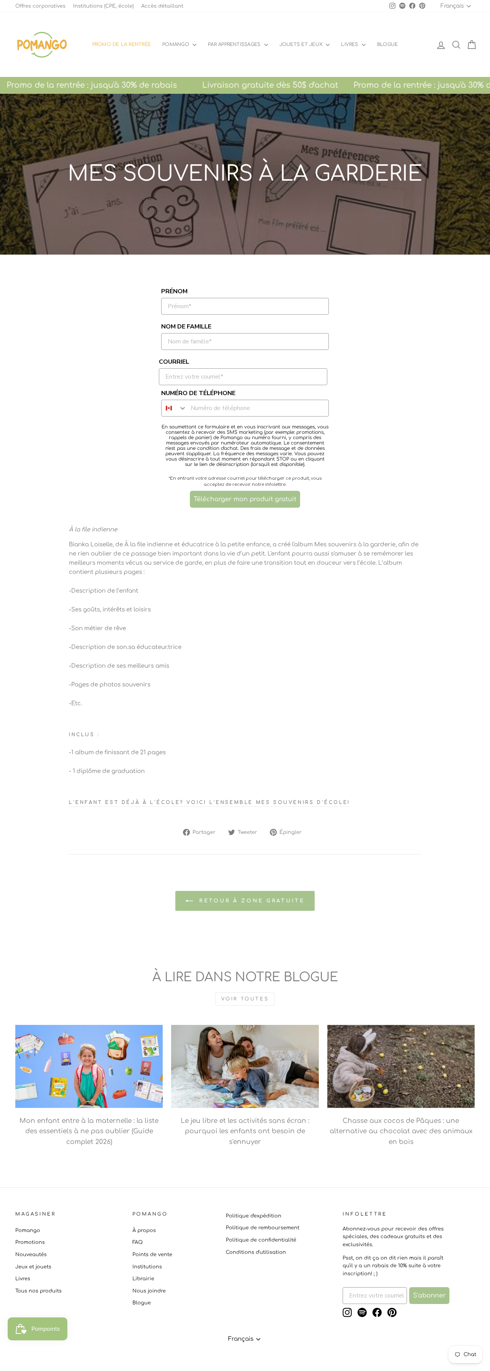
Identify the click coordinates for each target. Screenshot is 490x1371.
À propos (144, 1230)
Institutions (147, 1267)
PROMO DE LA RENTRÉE (121, 44)
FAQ (137, 1242)
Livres (350, 44)
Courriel (174, 362)
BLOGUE (387, 44)
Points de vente (152, 1254)
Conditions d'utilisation (256, 1252)
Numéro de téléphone (198, 393)
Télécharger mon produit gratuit (245, 499)
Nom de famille (186, 326)
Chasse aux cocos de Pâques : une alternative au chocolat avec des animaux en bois (401, 1131)
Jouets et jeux (301, 44)
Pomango (176, 44)
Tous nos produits (38, 1291)
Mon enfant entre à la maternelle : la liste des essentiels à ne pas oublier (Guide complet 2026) (89, 1131)
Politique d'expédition (253, 1216)
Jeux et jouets (33, 1267)
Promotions (30, 1242)
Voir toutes (245, 999)
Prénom (174, 291)
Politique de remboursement (262, 1227)
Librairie (143, 1278)
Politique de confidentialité (261, 1240)
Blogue (141, 1303)
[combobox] (174, 408)
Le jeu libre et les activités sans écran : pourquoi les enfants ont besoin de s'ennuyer (245, 1131)
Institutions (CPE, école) (103, 6)
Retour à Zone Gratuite (250, 901)
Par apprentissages (235, 44)
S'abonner (429, 1295)
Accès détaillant (162, 6)
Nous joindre (149, 1291)
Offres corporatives (40, 6)
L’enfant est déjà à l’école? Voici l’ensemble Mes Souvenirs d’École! (209, 802)
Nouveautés (31, 1254)
